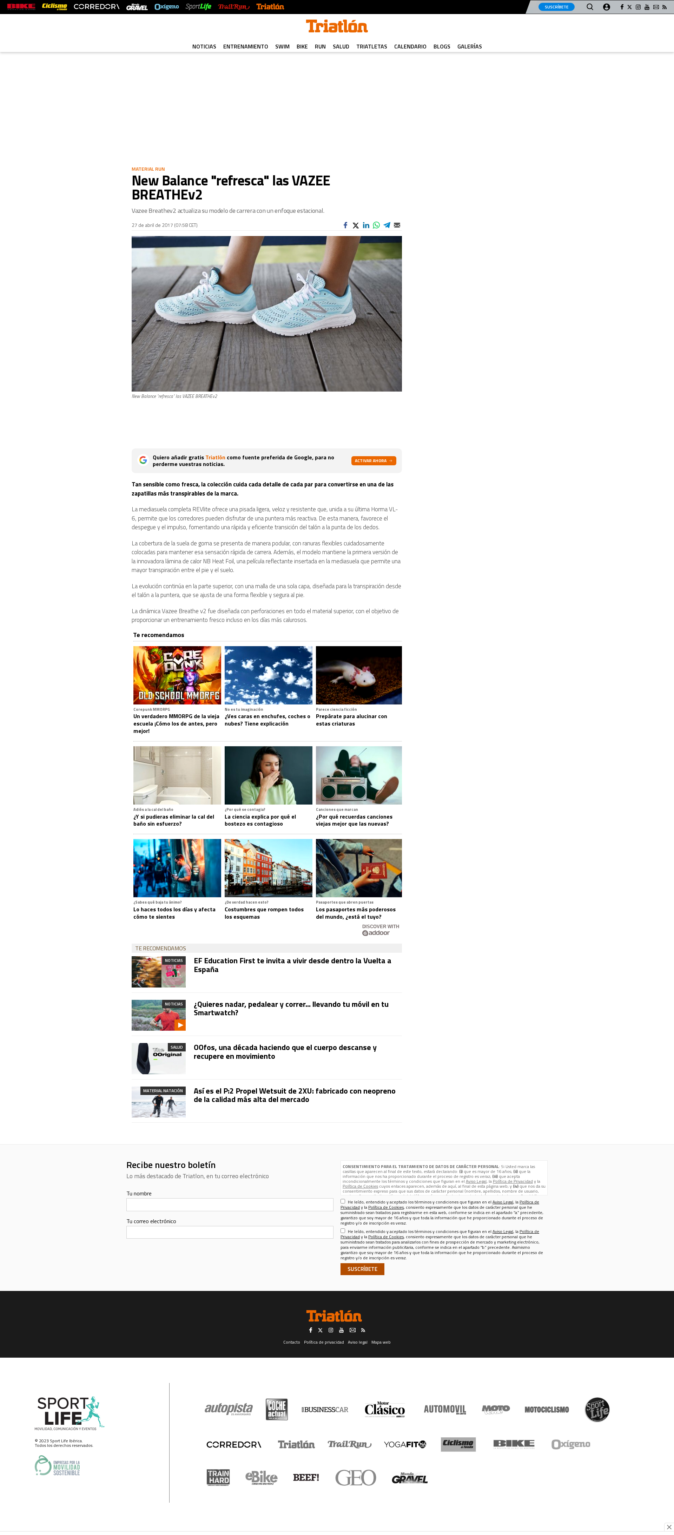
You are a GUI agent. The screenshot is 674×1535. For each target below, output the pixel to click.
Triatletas (371, 46)
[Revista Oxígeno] (166, 7)
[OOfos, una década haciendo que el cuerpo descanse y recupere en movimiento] (159, 1058)
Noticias (204, 46)
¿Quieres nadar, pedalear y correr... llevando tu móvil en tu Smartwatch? (291, 1008)
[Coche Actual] (277, 1409)
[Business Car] (325, 1409)
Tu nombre (139, 1193)
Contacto (291, 1342)
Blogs (442, 46)
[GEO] (356, 1478)
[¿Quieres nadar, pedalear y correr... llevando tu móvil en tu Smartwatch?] (159, 1015)
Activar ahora (370, 460)
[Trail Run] (233, 7)
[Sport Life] (597, 1409)
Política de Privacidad (513, 1181)
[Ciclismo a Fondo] (458, 1444)
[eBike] (262, 1477)
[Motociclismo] (547, 1410)
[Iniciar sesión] (606, 7)
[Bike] (514, 1444)
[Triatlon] (337, 27)
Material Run (148, 168)
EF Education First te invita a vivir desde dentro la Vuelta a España (292, 965)
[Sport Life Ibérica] (70, 1413)
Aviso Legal (476, 1181)
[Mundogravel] (409, 1478)
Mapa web (381, 1342)
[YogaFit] (405, 1444)
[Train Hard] (218, 1477)
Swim (282, 46)
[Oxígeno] (572, 1444)
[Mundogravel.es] (137, 7)
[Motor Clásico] (385, 1409)
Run (320, 46)
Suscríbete (556, 7)
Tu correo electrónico (151, 1221)
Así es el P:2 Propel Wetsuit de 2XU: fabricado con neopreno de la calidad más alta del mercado (295, 1095)
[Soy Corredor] (96, 7)
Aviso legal (358, 1342)
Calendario (410, 46)
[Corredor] (234, 1444)
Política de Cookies (360, 1186)
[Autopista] (229, 1409)
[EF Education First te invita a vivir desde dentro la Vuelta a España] (159, 971)
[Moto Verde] (496, 1409)
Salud (341, 46)
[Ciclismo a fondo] (54, 7)
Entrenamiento (245, 46)
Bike (302, 46)
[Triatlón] (270, 7)
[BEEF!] (306, 1477)
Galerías (469, 46)
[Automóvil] (445, 1409)
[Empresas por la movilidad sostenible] (57, 1465)
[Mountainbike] (21, 7)
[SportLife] (199, 7)
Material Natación (163, 1090)
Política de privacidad (324, 1342)
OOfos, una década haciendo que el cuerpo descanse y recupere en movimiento (285, 1051)
